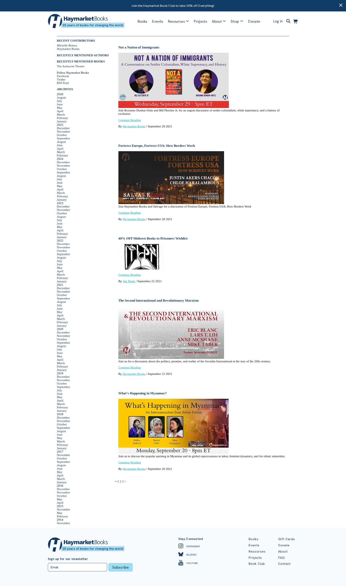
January (62, 121)
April (60, 111)
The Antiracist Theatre (70, 66)
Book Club (256, 564)
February (62, 118)
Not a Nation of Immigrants (138, 47)
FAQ (281, 558)
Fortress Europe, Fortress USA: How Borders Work (156, 146)
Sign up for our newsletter (68, 559)
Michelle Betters (67, 45)
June (60, 104)
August (61, 97)
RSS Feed (63, 83)
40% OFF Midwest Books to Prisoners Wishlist (153, 238)
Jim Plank (129, 281)
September (63, 138)
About (283, 551)
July (59, 101)
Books (142, 21)
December (63, 128)
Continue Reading (129, 120)
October (62, 135)
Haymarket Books (68, 48)
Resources (176, 21)
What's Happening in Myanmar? (142, 393)
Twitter (61, 79)
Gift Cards (286, 539)
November (63, 131)
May (59, 107)
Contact (284, 564)
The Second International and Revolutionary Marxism (158, 300)
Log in (278, 21)
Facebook (63, 76)
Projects (200, 21)
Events (157, 21)
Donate (254, 21)
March (61, 114)
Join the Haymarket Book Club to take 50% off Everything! (172, 5)
